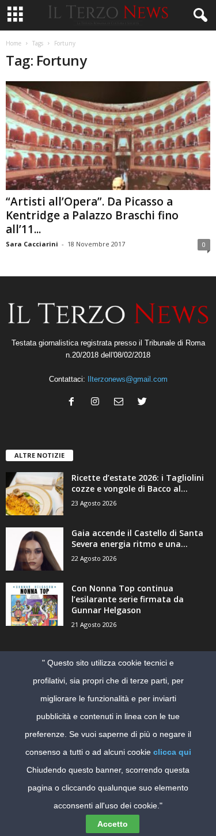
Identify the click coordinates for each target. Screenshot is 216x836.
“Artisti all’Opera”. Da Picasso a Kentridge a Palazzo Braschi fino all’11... (92, 215)
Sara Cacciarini (32, 244)
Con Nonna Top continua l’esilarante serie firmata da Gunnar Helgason (127, 599)
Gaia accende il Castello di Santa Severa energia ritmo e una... (137, 538)
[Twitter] (143, 402)
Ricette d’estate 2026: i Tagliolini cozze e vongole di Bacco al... (137, 483)
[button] (198, 15)
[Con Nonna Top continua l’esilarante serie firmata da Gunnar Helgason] (34, 604)
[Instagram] (97, 402)
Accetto (112, 824)
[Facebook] (74, 402)
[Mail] (121, 402)
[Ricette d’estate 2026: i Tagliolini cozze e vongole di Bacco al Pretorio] (34, 493)
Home (13, 43)
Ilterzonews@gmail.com (128, 379)
